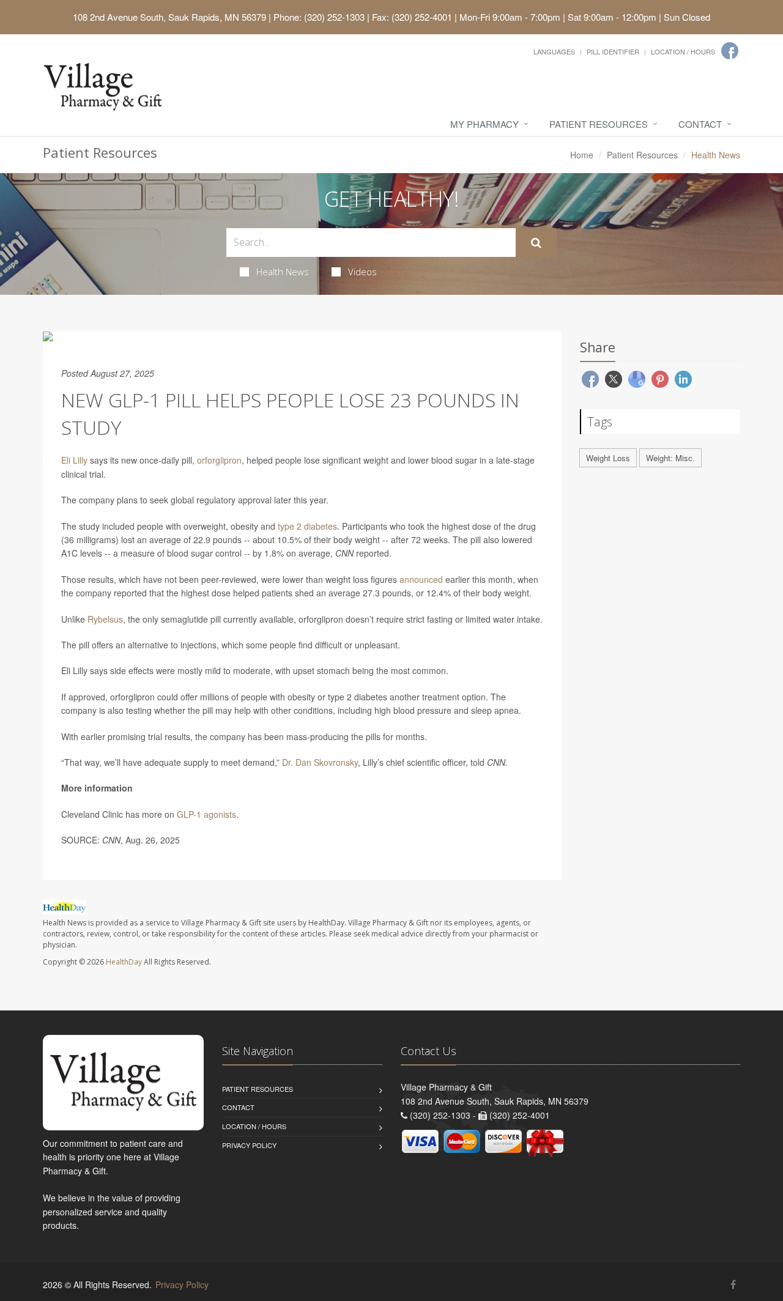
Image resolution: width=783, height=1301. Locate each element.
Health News (282, 271)
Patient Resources (598, 123)
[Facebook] (729, 50)
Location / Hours (683, 51)
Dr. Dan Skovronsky (320, 762)
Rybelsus (105, 619)
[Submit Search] (536, 243)
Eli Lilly (74, 460)
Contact (700, 123)
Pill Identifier (613, 51)
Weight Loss (608, 458)
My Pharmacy (484, 123)
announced (421, 579)
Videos (362, 271)
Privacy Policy (249, 1145)
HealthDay (124, 962)
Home (581, 155)
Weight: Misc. (670, 458)
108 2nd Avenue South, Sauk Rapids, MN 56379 (169, 16)
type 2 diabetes (307, 526)
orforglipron (219, 460)
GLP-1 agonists (206, 814)
